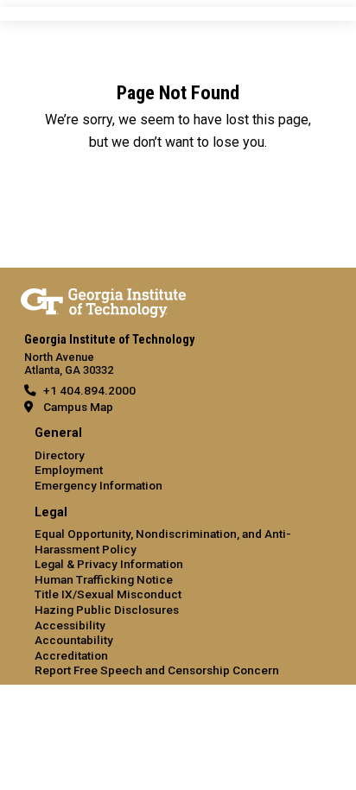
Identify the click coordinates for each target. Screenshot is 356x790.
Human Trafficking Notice (104, 579)
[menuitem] (178, 459)
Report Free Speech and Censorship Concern (157, 670)
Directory (60, 455)
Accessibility (70, 625)
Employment (69, 470)
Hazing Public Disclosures (107, 609)
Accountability (74, 640)
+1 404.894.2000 (89, 390)
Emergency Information (98, 485)
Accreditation (71, 655)
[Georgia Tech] (103, 300)
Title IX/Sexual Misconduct (108, 594)
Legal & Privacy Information (109, 564)
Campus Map (78, 407)
